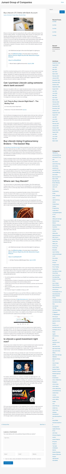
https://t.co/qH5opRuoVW (14, 256)
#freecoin (10, 57)
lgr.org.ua (54, 340)
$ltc (25, 55)
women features (56, 439)
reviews (54, 395)
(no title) (54, 21)
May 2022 (54, 95)
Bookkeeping (55, 191)
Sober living (55, 410)
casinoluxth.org (55, 199)
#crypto (37, 55)
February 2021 (55, 123)
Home (62, 2)
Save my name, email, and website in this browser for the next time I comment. (23, 458)
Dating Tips (55, 241)
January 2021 (55, 125)
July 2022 (54, 91)
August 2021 (55, 114)
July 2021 (54, 117)
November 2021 (56, 108)
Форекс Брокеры (56, 452)
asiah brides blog (56, 163)
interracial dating (56, 310)
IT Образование (56, 314)
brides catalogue (56, 195)
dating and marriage (57, 218)
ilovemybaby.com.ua (57, 291)
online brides (55, 384)
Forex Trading (55, 267)
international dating (56, 299)
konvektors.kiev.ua (56, 327)
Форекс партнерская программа (55, 458)
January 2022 (55, 104)
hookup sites (55, 269)
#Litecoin (15, 55)
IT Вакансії (54, 312)
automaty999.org (56, 172)
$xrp (23, 55)
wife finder (54, 433)
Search (51, 9)
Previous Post (5, 424)
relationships (55, 392)
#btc (27, 55)
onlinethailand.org (56, 390)
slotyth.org (54, 408)
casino (53, 197)
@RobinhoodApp (17, 53)
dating (53, 216)
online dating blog (56, 388)
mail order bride (56, 346)
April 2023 (54, 71)
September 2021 (56, 112)
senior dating (55, 399)
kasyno (54, 323)
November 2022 (56, 82)
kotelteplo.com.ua (56, 329)
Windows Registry (56, 435)
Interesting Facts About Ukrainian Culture (56, 295)
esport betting (55, 252)
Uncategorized (55, 426)
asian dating (55, 166)
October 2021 (55, 110)
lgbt (53, 338)
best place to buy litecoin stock (13, 147)
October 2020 (55, 127)
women (54, 437)
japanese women (56, 321)
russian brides (55, 397)
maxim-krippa (55, 367)
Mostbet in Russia (56, 371)
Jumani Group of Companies (16, 2)
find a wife (54, 260)
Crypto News (16, 15)
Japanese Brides (56, 318)
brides (53, 193)
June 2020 (54, 136)
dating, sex (54, 243)
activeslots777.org (56, 157)
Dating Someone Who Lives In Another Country (56, 237)
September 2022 (56, 86)
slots (53, 403)
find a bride (55, 258)
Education (54, 249)
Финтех (54, 450)
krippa (53, 331)
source (24, 109)
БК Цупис (54, 441)
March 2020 (55, 140)
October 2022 (55, 84)
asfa (53, 159)
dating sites (55, 233)
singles (54, 401)
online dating (55, 386)
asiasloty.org (55, 168)
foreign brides (55, 264)
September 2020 (56, 130)
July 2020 (54, 134)
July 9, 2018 (31, 63)
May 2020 (54, 138)
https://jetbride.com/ (57, 287)
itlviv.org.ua (55, 316)
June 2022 (54, 93)
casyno (54, 202)
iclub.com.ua (55, 289)
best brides (55, 174)
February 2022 (55, 102)
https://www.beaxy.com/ (22, 299)
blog (53, 189)
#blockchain (32, 55)
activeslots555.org (56, 155)
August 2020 (55, 132)
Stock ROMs (55, 420)
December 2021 (56, 106)
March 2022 (55, 99)
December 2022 (56, 80)
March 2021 (55, 121)
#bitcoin (10, 55)
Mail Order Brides (56, 348)
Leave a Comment (8, 15)
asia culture (55, 161)
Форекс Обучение (56, 454)
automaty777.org (56, 170)
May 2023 (54, 69)
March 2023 (55, 73)
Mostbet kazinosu (56, 373)
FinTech (54, 262)
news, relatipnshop (56, 379)
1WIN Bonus (55, 153)
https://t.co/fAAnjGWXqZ (14, 60)
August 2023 (55, 65)
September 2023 (56, 63)
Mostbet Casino (56, 369)
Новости (54, 443)
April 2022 (54, 97)
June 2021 (54, 119)
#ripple (19, 55)
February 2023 (55, 76)
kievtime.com (55, 325)
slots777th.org (55, 405)
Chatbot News (55, 204)
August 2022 (55, 89)
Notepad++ (55, 382)
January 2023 (55, 78)
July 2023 (54, 67)
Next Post (43, 424)
